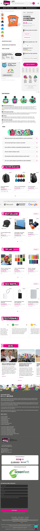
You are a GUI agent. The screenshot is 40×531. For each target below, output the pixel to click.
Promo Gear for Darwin (5, 432)
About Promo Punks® (5, 420)
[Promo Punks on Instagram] (2, 396)
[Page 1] (15, 195)
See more (20, 380)
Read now (3, 376)
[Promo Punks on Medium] (12, 396)
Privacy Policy (27, 517)
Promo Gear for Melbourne (5, 427)
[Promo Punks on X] (5, 396)
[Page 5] (20, 195)
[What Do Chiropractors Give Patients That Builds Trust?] (9, 355)
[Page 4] (19, 195)
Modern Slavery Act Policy (5, 418)
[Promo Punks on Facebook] (1, 396)
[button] (30, 26)
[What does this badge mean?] (19, 62)
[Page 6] (22, 195)
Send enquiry (14, 510)
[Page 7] (23, 195)
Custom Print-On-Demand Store (6, 423)
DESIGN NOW (18, 54)
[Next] (39, 183)
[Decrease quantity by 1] (24, 45)
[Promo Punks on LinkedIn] (10, 396)
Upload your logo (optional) (30, 53)
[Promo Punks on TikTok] (4, 396)
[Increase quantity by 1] (31, 45)
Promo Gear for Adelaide (5, 430)
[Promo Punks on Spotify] (9, 396)
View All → (36, 213)
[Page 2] (16, 195)
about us (13, 411)
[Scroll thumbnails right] (2, 38)
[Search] (33, 3)
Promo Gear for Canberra (5, 433)
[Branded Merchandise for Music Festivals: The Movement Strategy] (26, 355)
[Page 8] (24, 195)
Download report (7, 75)
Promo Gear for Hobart (5, 434)
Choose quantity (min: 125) (30, 42)
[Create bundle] (8, 191)
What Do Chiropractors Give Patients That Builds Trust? (9, 364)
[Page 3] (18, 195)
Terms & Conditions (4, 416)
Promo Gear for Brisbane (5, 426)
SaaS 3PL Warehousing (5, 424)
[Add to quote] (11, 191)
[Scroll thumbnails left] (2, 12)
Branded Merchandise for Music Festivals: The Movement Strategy (25, 365)
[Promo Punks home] (6, 3)
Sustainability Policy (4, 419)
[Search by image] (31, 3)
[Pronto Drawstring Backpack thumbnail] (2, 14)
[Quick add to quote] (11, 307)
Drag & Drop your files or (30, 58)
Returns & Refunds (4, 417)
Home (2, 11)
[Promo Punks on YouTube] (7, 396)
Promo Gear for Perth (4, 431)
